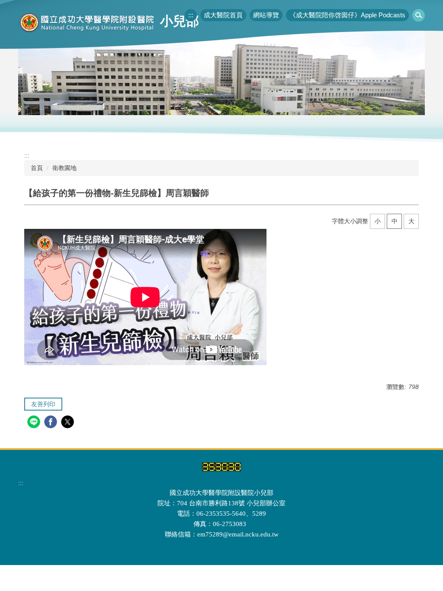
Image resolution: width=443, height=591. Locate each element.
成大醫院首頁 (223, 15)
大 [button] (411, 221)
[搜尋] (418, 15)
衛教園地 (64, 167)
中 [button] (395, 221)
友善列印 (43, 404)
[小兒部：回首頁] (87, 22)
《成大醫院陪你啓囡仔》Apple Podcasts (347, 15)
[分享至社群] (34, 422)
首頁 (37, 167)
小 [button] (378, 221)
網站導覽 (266, 15)
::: (190, 15)
